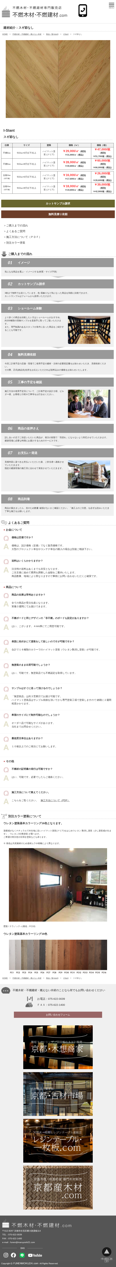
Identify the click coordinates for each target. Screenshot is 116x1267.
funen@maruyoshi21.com (22, 1242)
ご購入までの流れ (17, 225)
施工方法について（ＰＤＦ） (24, 236)
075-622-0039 (56, 998)
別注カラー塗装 (15, 242)
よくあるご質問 (15, 231)
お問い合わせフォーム (58, 1014)
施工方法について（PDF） (55, 800)
